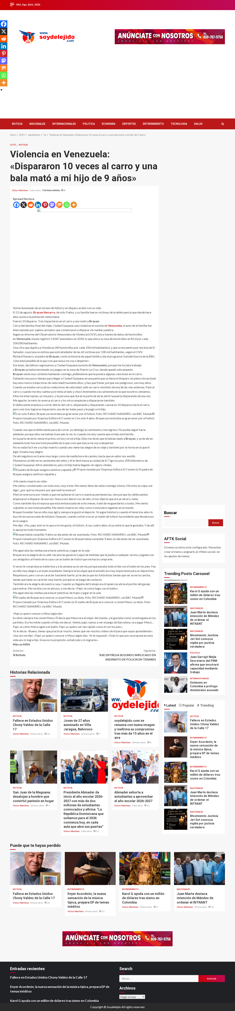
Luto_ (13, 145)
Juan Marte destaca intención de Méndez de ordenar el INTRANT (175, 593)
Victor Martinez (20, 190)
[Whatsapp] (66, 205)
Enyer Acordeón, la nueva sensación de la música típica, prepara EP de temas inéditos (175, 747)
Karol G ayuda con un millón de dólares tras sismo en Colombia (175, 772)
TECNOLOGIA (179, 123)
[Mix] (59, 205)
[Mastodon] (52, 205)
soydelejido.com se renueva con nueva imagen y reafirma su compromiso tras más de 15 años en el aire (135, 695)
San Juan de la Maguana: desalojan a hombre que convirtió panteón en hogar (33, 767)
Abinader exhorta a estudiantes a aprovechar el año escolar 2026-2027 (135, 767)
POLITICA (89, 123)
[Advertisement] (117, 85)
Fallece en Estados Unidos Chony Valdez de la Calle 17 (33, 695)
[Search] (222, 124)
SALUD (198, 123)
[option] (193, 594)
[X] (23, 205)
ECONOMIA (108, 123)
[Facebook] (16, 205)
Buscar (170, 512)
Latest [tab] (171, 705)
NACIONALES (37, 123)
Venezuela (115, 325)
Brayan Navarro (44, 312)
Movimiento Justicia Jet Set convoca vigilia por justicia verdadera (175, 616)
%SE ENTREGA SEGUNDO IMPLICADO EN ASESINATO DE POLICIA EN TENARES (127, 655)
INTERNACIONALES (64, 123)
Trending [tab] (206, 705)
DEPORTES (129, 123)
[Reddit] (31, 205)
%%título (19, 653)
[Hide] (1, 89)
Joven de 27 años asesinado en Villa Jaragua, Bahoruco (84, 695)
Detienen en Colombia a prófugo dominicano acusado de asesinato (175, 663)
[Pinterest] (45, 205)
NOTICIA (17, 123)
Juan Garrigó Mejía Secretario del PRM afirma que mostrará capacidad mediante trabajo (175, 640)
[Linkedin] (38, 205)
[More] (73, 205)
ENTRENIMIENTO (153, 123)
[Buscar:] (158, 978)
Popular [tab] (188, 705)
